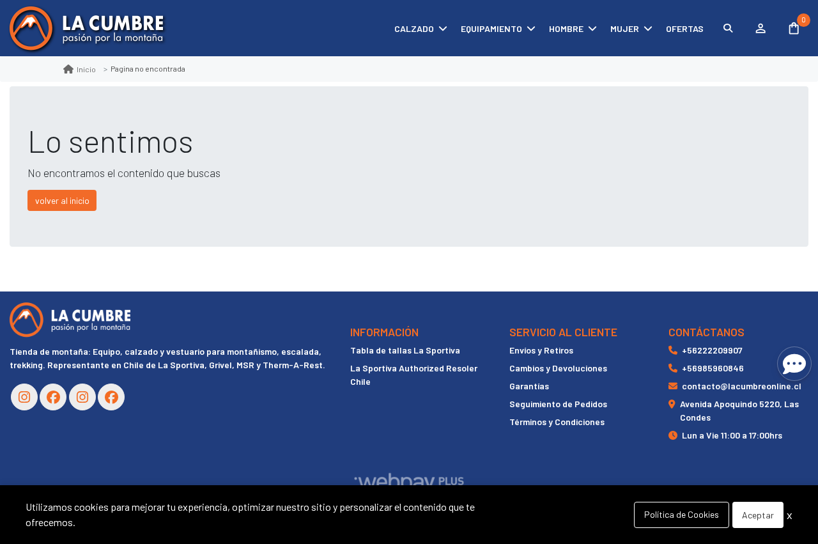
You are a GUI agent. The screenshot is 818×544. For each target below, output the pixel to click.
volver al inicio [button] (62, 200)
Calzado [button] (414, 28)
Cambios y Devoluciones (558, 367)
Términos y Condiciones (557, 421)
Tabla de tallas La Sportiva (405, 350)
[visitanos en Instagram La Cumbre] (24, 397)
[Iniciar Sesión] (760, 28)
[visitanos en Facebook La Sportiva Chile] (111, 397)
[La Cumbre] (86, 28)
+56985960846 (713, 367)
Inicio (86, 69)
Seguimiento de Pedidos (558, 403)
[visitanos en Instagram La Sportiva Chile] (82, 397)
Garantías (529, 385)
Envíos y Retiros (541, 350)
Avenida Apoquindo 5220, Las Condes (739, 410)
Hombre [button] (566, 28)
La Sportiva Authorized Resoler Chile (413, 374)
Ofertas (685, 28)
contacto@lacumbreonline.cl (741, 385)
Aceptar (758, 514)
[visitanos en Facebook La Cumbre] (53, 397)
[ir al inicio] (70, 319)
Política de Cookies (681, 514)
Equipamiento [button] (491, 28)
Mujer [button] (624, 28)
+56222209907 (712, 350)
